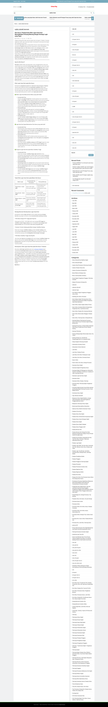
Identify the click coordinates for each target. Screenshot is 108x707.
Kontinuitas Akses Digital (77, 393)
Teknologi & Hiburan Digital (78, 625)
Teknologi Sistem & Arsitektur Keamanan (81, 676)
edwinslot (74, 284)
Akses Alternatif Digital (77, 262)
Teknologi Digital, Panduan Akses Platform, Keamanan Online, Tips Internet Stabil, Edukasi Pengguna (82, 654)
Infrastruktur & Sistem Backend (78, 347)
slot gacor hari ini (76, 39)
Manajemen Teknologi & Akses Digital (80, 403)
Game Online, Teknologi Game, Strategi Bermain (82, 317)
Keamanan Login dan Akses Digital (79, 375)
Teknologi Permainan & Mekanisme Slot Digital (82, 671)
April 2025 (74, 237)
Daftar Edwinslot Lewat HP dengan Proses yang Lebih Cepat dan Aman (44, 17)
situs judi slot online (76, 550)
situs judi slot (75, 545)
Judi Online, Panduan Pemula (78, 352)
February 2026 (75, 211)
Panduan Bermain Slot (77, 429)
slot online (74, 580)
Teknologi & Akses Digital (77, 617)
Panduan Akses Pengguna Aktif (78, 427)
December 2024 (75, 247)
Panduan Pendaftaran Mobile (78, 456)
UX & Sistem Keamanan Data (78, 695)
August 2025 (75, 226)
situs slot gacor (75, 49)
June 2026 (74, 200)
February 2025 (75, 242)
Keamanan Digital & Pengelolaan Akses (80, 367)
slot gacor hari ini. (76, 577)
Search (73, 152)
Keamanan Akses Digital (77, 365)
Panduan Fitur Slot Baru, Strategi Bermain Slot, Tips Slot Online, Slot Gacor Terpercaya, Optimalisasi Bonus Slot (82, 439)
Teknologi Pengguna (76, 668)
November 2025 (75, 218)
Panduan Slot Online (76, 474)
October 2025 (75, 221)
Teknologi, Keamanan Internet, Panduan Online (82, 681)
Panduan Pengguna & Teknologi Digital (80, 461)
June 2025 (74, 231)
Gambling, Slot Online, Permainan (79, 296)
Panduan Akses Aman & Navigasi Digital (80, 419)
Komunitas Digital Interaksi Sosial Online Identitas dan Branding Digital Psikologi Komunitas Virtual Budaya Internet (82, 389)
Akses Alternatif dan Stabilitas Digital (80, 260)
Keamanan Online (76, 378)
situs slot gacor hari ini (77, 116)
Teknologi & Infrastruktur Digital (79, 627)
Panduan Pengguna (76, 459)
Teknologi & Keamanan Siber (78, 635)
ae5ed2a (17, 38)
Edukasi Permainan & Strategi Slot (79, 282)
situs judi (74, 542)
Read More (17, 264)
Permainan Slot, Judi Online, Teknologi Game (81, 522)
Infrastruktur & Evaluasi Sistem (78, 344)
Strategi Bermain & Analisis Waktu (79, 604)
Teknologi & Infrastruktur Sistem (79, 630)
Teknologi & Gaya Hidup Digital (78, 622)
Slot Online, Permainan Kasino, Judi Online (81, 594)
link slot (74, 54)
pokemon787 (75, 525)
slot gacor (74, 44)
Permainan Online (76, 504)
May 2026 (74, 203)
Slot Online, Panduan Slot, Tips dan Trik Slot (81, 588)
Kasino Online (75, 360)
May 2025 (74, 234)
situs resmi (74, 552)
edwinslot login (75, 290)
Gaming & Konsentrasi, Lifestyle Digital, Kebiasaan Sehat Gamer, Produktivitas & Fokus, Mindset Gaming (82, 327)
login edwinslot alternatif (77, 395)
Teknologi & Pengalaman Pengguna (79, 643)
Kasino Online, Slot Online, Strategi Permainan (82, 362)
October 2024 (75, 252)
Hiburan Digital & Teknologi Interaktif (80, 341)
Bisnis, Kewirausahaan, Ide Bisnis (79, 275)
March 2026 (74, 208)
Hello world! (87, 193)
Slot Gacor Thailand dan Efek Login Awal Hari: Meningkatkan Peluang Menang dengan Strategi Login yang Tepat (31, 34)
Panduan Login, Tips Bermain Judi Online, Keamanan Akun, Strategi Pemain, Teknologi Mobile (81, 452)
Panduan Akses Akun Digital (78, 414)
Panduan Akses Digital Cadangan (79, 424)
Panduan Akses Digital (77, 421)
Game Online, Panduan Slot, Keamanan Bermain (82, 311)
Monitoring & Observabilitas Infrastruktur (80, 406)
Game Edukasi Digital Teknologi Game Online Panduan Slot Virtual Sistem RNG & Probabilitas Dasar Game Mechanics (82, 301)
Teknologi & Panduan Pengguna (78, 638)
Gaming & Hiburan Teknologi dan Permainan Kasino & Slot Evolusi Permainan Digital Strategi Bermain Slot (82, 322)
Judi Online (74, 349)
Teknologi (74, 614)
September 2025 (75, 224)
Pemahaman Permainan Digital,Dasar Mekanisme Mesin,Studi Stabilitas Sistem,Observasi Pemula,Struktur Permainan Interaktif (82, 483)
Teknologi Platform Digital (77, 673)
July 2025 (74, 229)
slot (73, 34)
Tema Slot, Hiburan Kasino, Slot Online (80, 686)
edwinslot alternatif (76, 287)
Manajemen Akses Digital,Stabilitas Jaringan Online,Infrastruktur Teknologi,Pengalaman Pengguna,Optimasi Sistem (81, 400)
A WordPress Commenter (77, 193)
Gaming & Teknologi (76, 331)
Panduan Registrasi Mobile (78, 472)
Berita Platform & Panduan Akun (79, 273)
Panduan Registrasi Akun (77, 469)
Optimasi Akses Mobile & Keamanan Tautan (81, 408)
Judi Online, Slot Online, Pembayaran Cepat (81, 354)
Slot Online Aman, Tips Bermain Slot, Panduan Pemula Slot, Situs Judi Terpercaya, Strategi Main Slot (82, 584)
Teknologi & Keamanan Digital (78, 632)
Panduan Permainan (76, 464)
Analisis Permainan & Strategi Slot (79, 270)
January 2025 (75, 244)
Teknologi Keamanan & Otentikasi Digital (80, 665)
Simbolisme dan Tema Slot (78, 534)
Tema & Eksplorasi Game (77, 684)
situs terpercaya (75, 80)
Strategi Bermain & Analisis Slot (79, 601)
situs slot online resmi (77, 563)
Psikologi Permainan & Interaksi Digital (80, 531)
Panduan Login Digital (76, 443)
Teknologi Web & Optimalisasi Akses (80, 678)
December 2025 (75, 216)
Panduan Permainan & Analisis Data (79, 466)
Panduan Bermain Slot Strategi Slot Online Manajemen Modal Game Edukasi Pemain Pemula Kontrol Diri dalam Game (82, 434)
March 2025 (74, 239)
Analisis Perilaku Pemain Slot (78, 267)
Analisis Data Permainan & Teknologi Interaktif (82, 265)
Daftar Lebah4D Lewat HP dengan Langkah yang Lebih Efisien (73, 1)
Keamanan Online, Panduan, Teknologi (80, 381)
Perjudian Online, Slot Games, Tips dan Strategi (82, 498)
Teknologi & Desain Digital (77, 619)
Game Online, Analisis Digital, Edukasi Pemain (82, 304)
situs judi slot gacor (76, 547)
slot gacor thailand (38, 249)
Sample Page (53, 12)
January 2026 (75, 213)
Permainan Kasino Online (77, 501)
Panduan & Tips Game (77, 411)
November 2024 (75, 250)
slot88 (73, 106)
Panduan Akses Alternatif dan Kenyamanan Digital (82, 416)
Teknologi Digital (75, 649)
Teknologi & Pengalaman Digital (79, 640)
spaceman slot (75, 132)
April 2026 (74, 205)
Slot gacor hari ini (76, 65)
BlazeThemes (62, 704)
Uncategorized (75, 693)
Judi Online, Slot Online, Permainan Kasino (81, 357)
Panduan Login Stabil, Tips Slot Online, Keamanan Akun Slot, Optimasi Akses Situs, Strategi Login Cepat (82, 447)
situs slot (74, 70)
